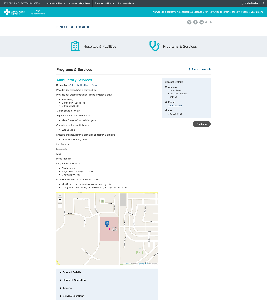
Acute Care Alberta (56, 3)
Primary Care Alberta (104, 3)
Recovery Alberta (126, 3)
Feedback (202, 124)
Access (67, 288)
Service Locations (73, 296)
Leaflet (126, 264)
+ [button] (60, 195)
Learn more (257, 11)
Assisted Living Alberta (79, 3)
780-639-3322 (175, 105)
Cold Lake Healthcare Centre (83, 85)
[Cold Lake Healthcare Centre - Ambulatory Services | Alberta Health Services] (107, 224)
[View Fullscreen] (60, 206)
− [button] (60, 199)
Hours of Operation (74, 280)
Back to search (201, 69)
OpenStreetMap (143, 264)
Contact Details (72, 272)
